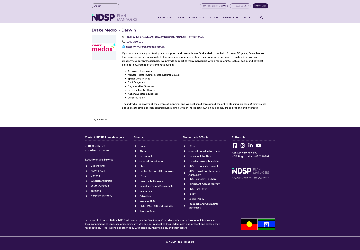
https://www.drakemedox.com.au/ (145, 46)
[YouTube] (258, 146)
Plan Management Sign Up (214, 6)
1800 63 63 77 (242, 6)
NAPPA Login (260, 6)
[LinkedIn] (251, 146)
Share (100, 119)
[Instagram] (243, 146)
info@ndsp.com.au (98, 150)
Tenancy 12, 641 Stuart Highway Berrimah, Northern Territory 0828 (164, 37)
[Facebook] (235, 146)
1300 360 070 (134, 41)
